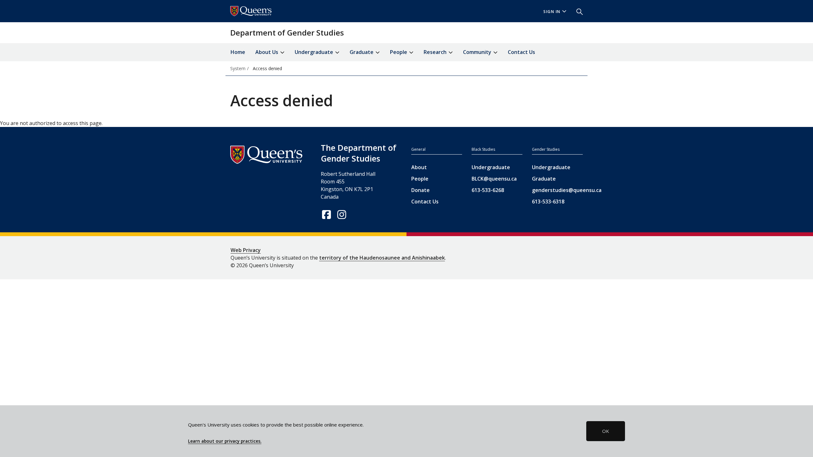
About (419, 167)
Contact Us (521, 52)
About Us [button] (267, 52)
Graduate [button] (362, 52)
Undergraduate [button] (314, 52)
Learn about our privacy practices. (224, 441)
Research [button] (436, 52)
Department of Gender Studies (287, 32)
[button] (577, 11)
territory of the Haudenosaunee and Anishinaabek (382, 257)
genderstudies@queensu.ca (557, 190)
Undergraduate (491, 167)
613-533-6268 (488, 190)
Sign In (552, 11)
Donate (420, 190)
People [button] (399, 52)
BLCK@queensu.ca (494, 178)
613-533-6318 (548, 201)
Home (238, 52)
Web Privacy (246, 250)
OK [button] (605, 431)
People (419, 178)
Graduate (544, 178)
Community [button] (478, 52)
